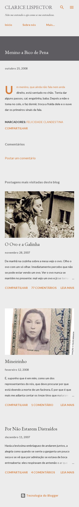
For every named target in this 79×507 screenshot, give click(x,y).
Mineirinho (16, 361)
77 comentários (44, 287)
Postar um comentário (20, 158)
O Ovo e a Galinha (22, 244)
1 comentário (42, 405)
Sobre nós (29, 24)
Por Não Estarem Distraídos (31, 429)
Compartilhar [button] (16, 128)
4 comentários (43, 472)
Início (8, 24)
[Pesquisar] (62, 7)
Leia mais (67, 287)
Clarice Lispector (28, 7)
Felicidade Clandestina (45, 122)
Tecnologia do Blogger (42, 495)
